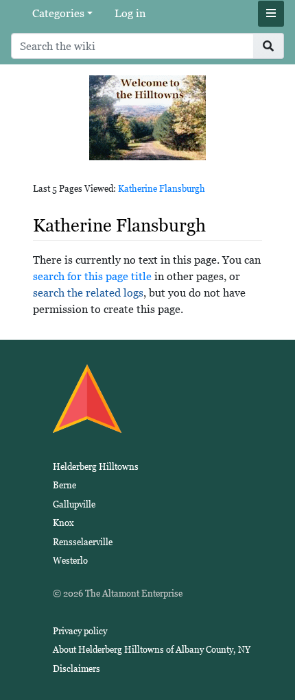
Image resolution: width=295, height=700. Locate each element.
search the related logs (88, 292)
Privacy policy (80, 631)
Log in (130, 13)
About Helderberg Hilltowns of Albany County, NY (151, 650)
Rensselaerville (83, 542)
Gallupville (74, 504)
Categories (58, 13)
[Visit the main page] (147, 116)
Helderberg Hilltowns (96, 467)
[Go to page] (268, 46)
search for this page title (92, 276)
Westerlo (70, 560)
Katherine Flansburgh (161, 189)
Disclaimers (76, 669)
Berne (64, 485)
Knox (63, 523)
